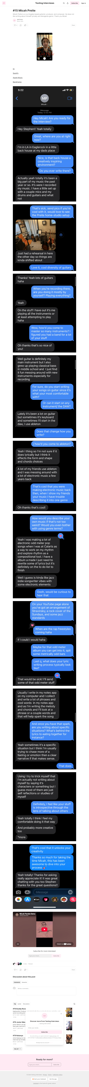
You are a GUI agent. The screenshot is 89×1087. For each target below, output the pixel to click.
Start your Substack (40, 1079)
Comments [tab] (17, 982)
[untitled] (20, 19)
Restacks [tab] (24, 982)
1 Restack (30, 964)
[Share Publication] (67, 3)
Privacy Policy (57, 1037)
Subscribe (74, 3)
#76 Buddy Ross (19, 1009)
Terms (50, 1075)
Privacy (45, 1075)
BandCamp (17, 82)
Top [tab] (15, 1004)
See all (16, 1049)
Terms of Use (53, 1036)
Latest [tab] (19, 1004)
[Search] (64, 3)
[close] (61, 1013)
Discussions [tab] (26, 1004)
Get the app (53, 1079)
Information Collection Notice (44, 1037)
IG (14, 69)
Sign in (83, 3)
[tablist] (20, 982)
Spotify (16, 73)
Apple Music (18, 78)
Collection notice (57, 1075)
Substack (36, 1083)
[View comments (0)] (20, 25)
